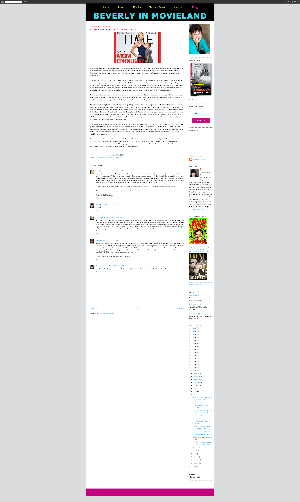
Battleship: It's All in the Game (202, 416)
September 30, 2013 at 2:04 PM (115, 266)
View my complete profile (199, 209)
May (195, 395)
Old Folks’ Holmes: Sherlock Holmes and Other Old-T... (202, 443)
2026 (193, 328)
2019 (193, 349)
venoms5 (99, 240)
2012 (193, 371)
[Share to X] (119, 155)
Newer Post (93, 309)
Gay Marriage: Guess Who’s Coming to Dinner (202, 427)
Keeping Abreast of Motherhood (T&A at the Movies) (202, 421)
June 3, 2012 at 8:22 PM (110, 240)
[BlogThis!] (116, 155)
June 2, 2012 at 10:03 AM (114, 217)
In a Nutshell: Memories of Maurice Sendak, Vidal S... (202, 433)
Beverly (98, 204)
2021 (193, 343)
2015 (193, 361)
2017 (193, 355)
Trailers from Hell (194, 314)
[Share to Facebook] (121, 155)
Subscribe (201, 120)
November (197, 376)
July (195, 389)
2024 (193, 334)
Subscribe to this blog (199, 159)
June (195, 392)
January (196, 463)
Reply (98, 198)
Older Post (180, 309)
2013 (193, 368)
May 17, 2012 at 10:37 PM (113, 204)
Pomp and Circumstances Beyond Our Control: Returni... (201, 405)
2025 (193, 331)
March (196, 457)
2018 (193, 352)
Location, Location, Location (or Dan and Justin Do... (202, 411)
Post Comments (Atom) (106, 313)
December (197, 373)
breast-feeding (103, 157)
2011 (193, 467)
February (197, 460)
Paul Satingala (101, 217)
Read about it (193, 100)
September (197, 382)
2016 (193, 358)
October (196, 379)
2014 (193, 364)
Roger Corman (115, 157)
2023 (193, 337)
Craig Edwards (101, 171)
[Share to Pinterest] (123, 155)
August (196, 385)
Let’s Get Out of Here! (196, 305)
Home (137, 309)
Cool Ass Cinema (194, 296)
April (195, 454)
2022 (193, 340)
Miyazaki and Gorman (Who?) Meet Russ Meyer (202, 398)
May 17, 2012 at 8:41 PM (115, 171)
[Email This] (114, 155)
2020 (193, 346)
